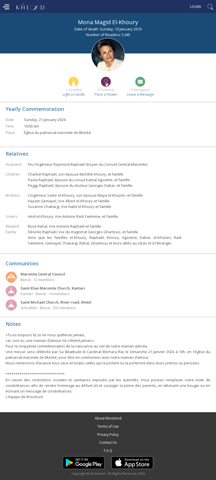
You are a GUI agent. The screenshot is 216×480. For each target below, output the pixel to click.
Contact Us (108, 442)
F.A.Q (108, 450)
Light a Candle (73, 94)
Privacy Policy (108, 434)
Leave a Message (140, 94)
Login (195, 6)
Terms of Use (108, 426)
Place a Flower (105, 94)
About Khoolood (108, 418)
